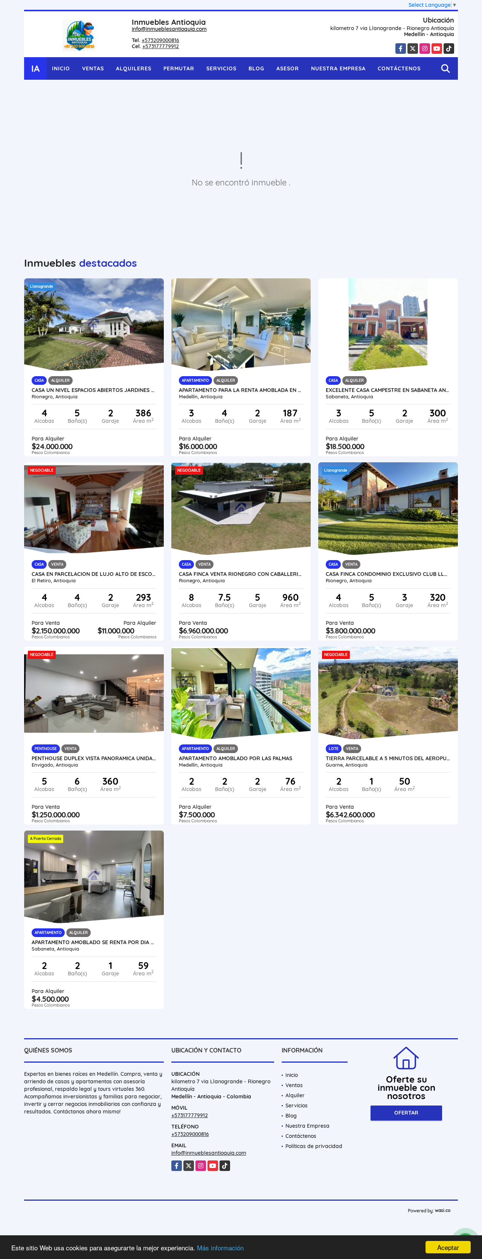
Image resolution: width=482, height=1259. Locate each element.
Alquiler (295, 1095)
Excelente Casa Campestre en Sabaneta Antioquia (388, 390)
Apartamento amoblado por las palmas (235, 758)
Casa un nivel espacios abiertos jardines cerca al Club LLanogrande (94, 390)
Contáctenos (399, 68)
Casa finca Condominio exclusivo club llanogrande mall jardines (388, 574)
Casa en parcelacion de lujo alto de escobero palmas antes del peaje (94, 574)
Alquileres (133, 68)
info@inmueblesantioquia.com (169, 29)
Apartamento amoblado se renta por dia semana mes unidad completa (94, 942)
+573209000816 (160, 40)
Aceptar (448, 1247)
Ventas (93, 68)
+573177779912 (160, 46)
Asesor (287, 68)
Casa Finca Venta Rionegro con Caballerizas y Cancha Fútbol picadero (241, 574)
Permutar (178, 68)
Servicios (221, 68)
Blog (256, 68)
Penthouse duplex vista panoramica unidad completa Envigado (94, 758)
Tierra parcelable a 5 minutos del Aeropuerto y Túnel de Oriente (388, 758)
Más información (220, 1247)
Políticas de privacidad (313, 1146)
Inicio (61, 68)
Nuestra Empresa (338, 68)
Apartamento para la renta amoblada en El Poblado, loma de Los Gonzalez (241, 390)
